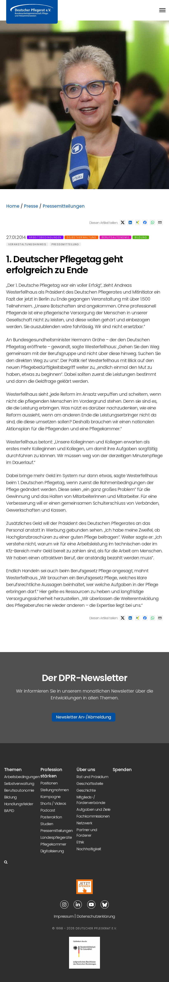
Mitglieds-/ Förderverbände (90, 800)
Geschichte (86, 790)
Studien (46, 823)
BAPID (9, 810)
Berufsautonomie (115, 237)
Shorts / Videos (53, 803)
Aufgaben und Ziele (93, 809)
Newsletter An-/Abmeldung (83, 717)
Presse (31, 206)
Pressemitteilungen (64, 206)
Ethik (80, 842)
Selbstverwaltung (81, 237)
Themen (12, 770)
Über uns (85, 770)
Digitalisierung (52, 851)
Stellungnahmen (54, 789)
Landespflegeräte (56, 837)
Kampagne (50, 796)
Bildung (141, 237)
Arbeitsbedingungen (45, 237)
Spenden (122, 770)
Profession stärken (51, 773)
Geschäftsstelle (89, 783)
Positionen (49, 783)
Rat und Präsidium (92, 776)
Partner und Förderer (86, 832)
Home (12, 206)
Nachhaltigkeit (88, 848)
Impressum (63, 916)
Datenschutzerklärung (96, 916)
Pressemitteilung (65, 244)
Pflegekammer (53, 844)
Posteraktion (51, 817)
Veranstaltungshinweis (27, 244)
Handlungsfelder (18, 803)
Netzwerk (84, 823)
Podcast (47, 810)
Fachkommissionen (92, 816)
